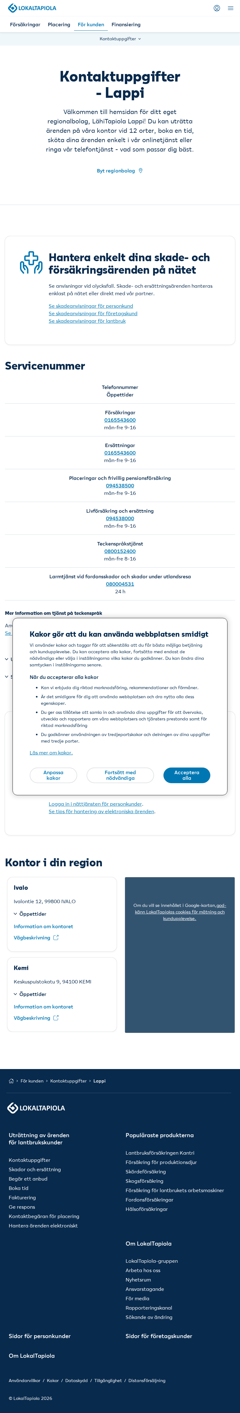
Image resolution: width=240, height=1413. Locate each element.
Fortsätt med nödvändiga (120, 775)
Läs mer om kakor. (51, 752)
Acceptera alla (186, 775)
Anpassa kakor (53, 775)
